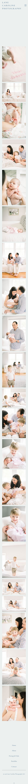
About (14, 751)
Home (14, 745)
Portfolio (14, 761)
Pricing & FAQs (14, 756)
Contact (14, 767)
